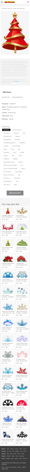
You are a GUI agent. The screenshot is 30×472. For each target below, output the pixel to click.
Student (8, 456)
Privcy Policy (13, 467)
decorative (6, 152)
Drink (20, 458)
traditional (6, 158)
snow (20, 155)
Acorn (8, 448)
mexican (18, 136)
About (3, 467)
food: (3, 458)
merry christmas (17, 129)
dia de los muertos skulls (10, 168)
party (12, 149)
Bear (10, 451)
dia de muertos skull (9, 162)
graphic (20, 162)
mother (22, 453)
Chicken (24, 451)
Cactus (20, 448)
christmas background (9, 142)
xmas (17, 181)
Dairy (12, 458)
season (23, 168)
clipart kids (17, 178)
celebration (22, 142)
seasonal (16, 133)
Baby (11, 453)
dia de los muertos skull (10, 165)
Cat (21, 451)
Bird (13, 451)
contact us (16, 81)
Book (17, 456)
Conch (24, 448)
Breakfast (8, 458)
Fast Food (25, 458)
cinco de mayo (16, 146)
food (14, 152)
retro (15, 184)
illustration (17, 139)
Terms (7, 467)
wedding (15, 158)
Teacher (13, 456)
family (18, 453)
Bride (15, 453)
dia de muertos (8, 181)
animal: (4, 451)
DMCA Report (7, 92)
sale (24, 133)
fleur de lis (7, 133)
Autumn (12, 448)
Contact (19, 467)
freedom (6, 146)
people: (4, 453)
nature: (4, 448)
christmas (6, 129)
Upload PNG (5, 468)
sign (19, 149)
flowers (6, 155)
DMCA (24, 467)
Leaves (16, 448)
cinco (13, 155)
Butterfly (17, 451)
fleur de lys (7, 178)
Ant (7, 451)
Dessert (16, 458)
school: (4, 456)
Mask (8, 453)
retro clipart (18, 171)
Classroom (21, 456)
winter (5, 149)
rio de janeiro (7, 171)
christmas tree (7, 136)
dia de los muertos (9, 175)
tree (22, 165)
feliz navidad (7, 139)
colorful (22, 152)
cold (19, 175)
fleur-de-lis (7, 184)
